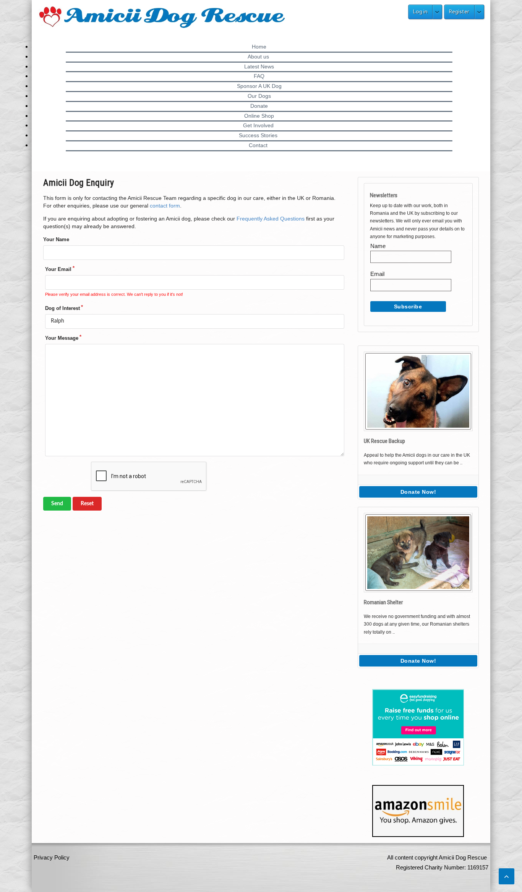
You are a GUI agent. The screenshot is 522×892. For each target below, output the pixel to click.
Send (57, 503)
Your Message (61, 338)
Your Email (58, 269)
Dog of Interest (62, 308)
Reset (87, 503)
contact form (165, 206)
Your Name (56, 239)
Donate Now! (418, 492)
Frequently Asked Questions (271, 219)
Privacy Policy (52, 857)
